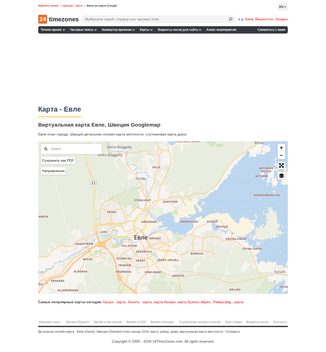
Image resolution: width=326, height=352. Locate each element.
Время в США (136, 322)
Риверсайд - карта (228, 302)
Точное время (51, 30)
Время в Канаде (162, 322)
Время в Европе (77, 322)
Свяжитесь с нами (271, 30)
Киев (249, 19)
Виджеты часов (257, 322)
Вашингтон (264, 19)
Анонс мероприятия (221, 30)
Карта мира (233, 322)
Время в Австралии (108, 322)
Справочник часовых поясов (199, 322)
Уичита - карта (140, 302)
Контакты (280, 322)
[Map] (163, 217)
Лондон (281, 19)
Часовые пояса (81, 30)
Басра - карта (114, 302)
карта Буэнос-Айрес (194, 302)
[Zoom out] (281, 155)
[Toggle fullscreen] (281, 165)
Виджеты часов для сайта (178, 30)
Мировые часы (49, 322)
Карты (144, 30)
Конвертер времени (116, 30)
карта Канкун (164, 302)
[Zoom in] (281, 147)
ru (281, 7)
